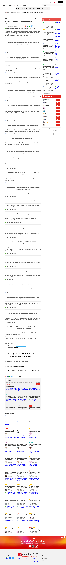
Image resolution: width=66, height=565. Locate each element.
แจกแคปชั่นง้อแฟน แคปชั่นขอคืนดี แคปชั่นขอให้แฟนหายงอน (19, 357)
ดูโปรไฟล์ (7, 384)
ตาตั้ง (20, 5)
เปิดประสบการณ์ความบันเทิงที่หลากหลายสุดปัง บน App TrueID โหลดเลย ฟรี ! (23, 370)
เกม (17, 5)
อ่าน (14, 5)
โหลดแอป (44, 2)
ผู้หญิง (8, 12)
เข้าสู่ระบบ (60, 2)
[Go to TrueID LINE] (54, 134)
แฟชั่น (30, 8)
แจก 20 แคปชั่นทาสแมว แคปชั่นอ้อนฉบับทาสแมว (17, 355)
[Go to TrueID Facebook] (49, 134)
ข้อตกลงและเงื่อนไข (45, 130)
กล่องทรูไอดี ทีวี (50, 2)
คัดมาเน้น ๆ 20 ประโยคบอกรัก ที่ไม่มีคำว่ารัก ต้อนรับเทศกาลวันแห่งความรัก (22, 359)
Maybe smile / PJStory (21, 346)
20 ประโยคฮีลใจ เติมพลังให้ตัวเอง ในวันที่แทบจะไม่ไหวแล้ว (19, 356)
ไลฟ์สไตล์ (43, 8)
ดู (6, 5)
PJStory (16, 347)
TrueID (6, 2)
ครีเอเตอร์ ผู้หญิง (13, 12)
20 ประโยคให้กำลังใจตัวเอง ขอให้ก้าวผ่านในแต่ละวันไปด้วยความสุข (21, 353)
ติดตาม (38, 384)
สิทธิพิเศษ (10, 5)
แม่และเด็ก (38, 8)
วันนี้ (4, 5)
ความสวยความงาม (24, 8)
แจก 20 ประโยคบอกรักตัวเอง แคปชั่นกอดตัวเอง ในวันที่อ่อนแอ (20, 352)
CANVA (22, 366)
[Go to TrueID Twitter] (51, 134)
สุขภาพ (34, 8)
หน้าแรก (17, 8)
